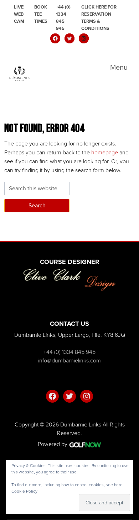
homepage (104, 152)
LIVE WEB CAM (19, 14)
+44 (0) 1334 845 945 (63, 18)
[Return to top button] (129, 232)
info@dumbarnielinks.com (69, 360)
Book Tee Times (40, 14)
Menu (119, 67)
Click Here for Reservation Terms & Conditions (99, 18)
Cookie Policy (24, 491)
